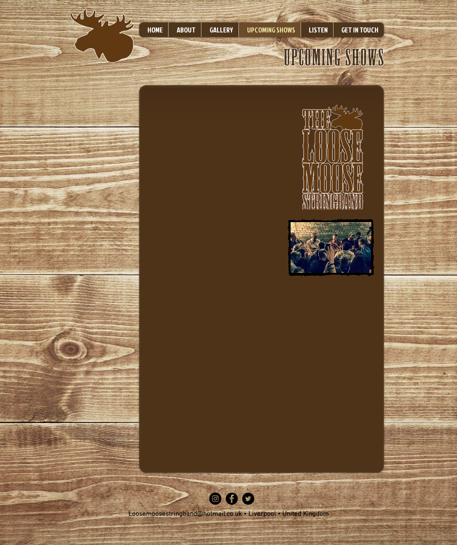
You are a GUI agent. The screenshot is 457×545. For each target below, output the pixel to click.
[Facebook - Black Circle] (232, 499)
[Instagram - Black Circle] (215, 499)
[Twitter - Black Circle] (248, 499)
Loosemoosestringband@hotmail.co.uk (185, 514)
